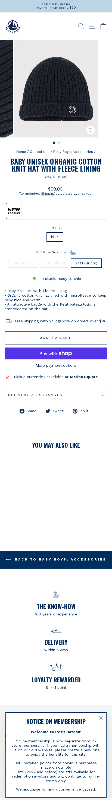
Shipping (48, 193)
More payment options (56, 365)
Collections (39, 152)
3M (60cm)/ (23, 263)
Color (56, 228)
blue (55, 237)
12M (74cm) (54, 263)
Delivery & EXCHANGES (35, 395)
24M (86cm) (86, 263)
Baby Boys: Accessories (73, 152)
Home (21, 152)
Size (52, 252)
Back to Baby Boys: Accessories (60, 559)
